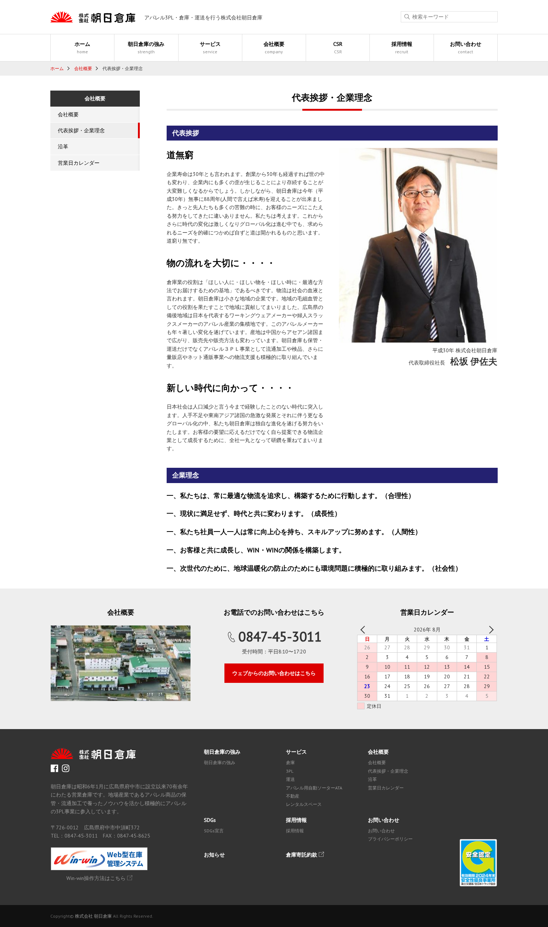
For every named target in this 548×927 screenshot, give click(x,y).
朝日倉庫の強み (146, 47)
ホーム (82, 47)
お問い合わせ (465, 47)
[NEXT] (490, 629)
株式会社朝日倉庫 (92, 17)
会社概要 (274, 47)
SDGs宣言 (214, 830)
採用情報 (401, 47)
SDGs (210, 820)
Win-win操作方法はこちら (96, 878)
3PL (289, 771)
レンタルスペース (304, 804)
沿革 (63, 146)
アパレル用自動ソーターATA (314, 788)
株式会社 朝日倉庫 (93, 916)
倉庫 (290, 762)
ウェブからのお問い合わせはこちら (274, 673)
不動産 (292, 796)
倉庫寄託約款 (301, 854)
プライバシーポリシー (390, 839)
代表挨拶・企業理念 (81, 130)
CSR (337, 47)
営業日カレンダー (79, 163)
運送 (290, 779)
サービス (210, 47)
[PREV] (364, 629)
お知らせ (214, 854)
